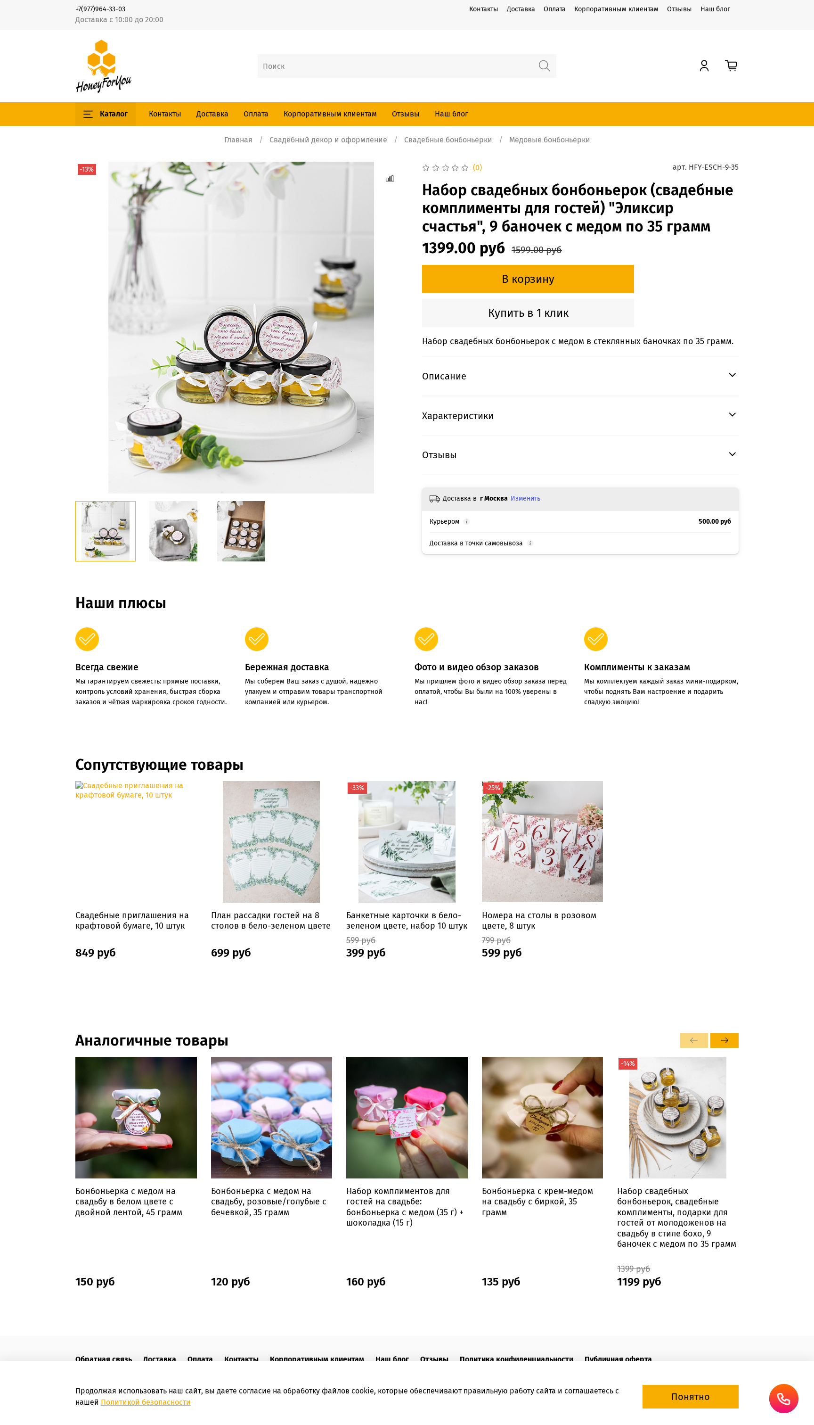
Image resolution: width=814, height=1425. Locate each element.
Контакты (483, 9)
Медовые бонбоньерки (549, 139)
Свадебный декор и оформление (328, 139)
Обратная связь (103, 1359)
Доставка (521, 9)
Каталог (114, 113)
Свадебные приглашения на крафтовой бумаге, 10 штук (132, 920)
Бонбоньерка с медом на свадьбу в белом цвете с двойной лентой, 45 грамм (128, 1202)
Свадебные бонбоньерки (448, 139)
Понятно (690, 1396)
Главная (238, 139)
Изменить (525, 498)
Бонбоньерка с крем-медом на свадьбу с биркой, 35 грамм (537, 1202)
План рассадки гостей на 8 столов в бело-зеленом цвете (271, 920)
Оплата (555, 9)
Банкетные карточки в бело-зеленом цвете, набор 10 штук (406, 920)
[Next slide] (392, 327)
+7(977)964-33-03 (100, 9)
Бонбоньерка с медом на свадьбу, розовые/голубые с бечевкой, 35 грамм (268, 1202)
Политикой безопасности (146, 1402)
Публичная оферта (618, 1359)
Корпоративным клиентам (616, 9)
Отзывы (679, 9)
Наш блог (715, 9)
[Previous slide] (90, 327)
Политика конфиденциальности (516, 1359)
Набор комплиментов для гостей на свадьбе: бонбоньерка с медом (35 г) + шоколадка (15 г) (405, 1207)
